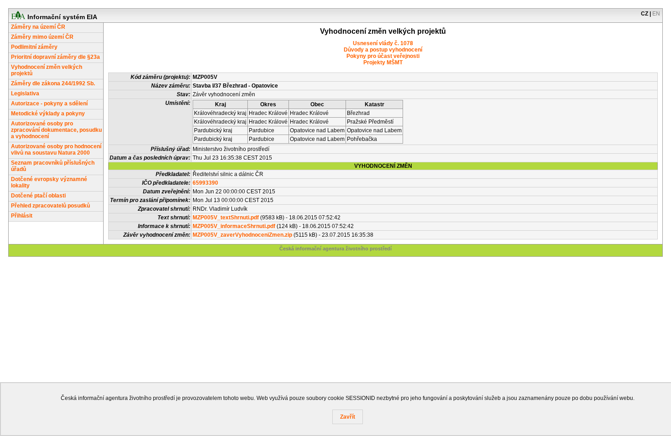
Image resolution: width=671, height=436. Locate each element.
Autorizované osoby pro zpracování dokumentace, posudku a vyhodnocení (56, 130)
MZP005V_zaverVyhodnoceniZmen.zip (242, 235)
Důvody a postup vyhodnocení (383, 50)
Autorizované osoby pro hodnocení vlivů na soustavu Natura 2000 (56, 149)
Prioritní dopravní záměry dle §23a (55, 57)
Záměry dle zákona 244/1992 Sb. (53, 83)
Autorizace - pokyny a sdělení (49, 103)
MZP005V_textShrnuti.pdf (226, 217)
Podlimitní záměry (34, 47)
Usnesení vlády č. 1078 (383, 43)
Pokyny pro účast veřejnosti (382, 56)
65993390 (205, 183)
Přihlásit (21, 216)
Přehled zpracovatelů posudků (50, 205)
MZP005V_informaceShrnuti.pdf (234, 226)
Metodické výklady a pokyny (48, 113)
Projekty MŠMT (383, 62)
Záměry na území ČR (38, 27)
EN (656, 13)
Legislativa (25, 93)
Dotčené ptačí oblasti (38, 195)
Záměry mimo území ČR (42, 37)
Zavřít (347, 417)
